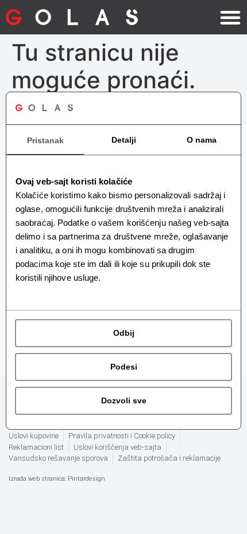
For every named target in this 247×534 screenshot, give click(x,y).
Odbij (123, 332)
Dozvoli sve (123, 400)
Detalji (123, 139)
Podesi (123, 366)
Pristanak (45, 140)
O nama (202, 139)
